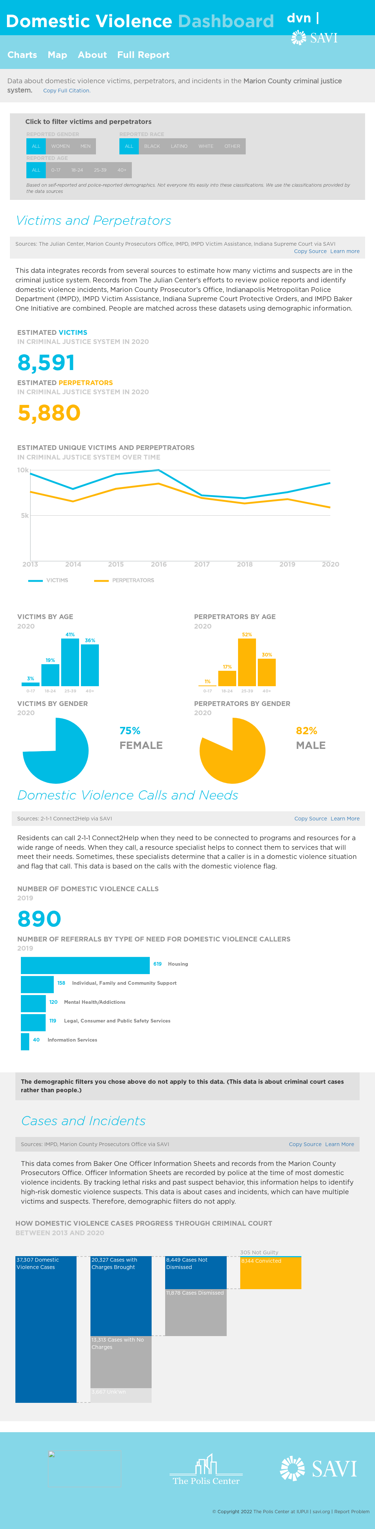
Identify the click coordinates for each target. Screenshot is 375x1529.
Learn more (345, 251)
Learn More (345, 819)
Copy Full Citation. (66, 91)
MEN (85, 146)
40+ (122, 170)
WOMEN (60, 146)
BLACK (152, 146)
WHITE (206, 146)
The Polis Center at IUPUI (281, 1511)
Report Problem (352, 1511)
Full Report (143, 54)
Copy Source (310, 251)
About (92, 54)
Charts (22, 54)
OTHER (232, 146)
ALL (36, 146)
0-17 (55, 170)
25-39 (100, 170)
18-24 (77, 170)
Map (57, 54)
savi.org (321, 1511)
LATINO (179, 146)
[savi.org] (314, 36)
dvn (301, 17)
